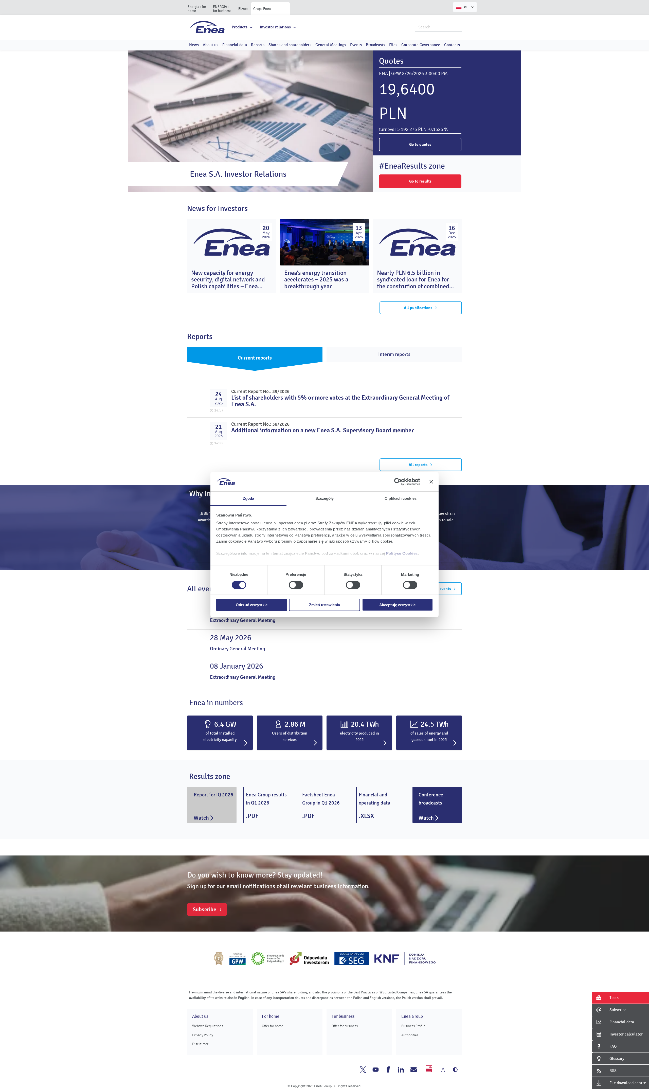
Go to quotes (420, 144)
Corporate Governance (420, 44)
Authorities (409, 1035)
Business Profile (413, 1026)
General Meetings (330, 44)
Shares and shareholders (289, 44)
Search (458, 26)
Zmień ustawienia (324, 605)
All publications (418, 307)
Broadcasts (375, 44)
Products (239, 27)
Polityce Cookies (402, 553)
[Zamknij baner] (431, 482)
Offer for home (272, 1026)
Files (393, 44)
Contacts (452, 44)
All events (442, 588)
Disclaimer (200, 1044)
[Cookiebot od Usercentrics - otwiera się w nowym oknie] (398, 482)
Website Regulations (207, 1026)
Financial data (234, 44)
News (194, 44)
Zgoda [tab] (248, 498)
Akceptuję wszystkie (397, 605)
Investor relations (275, 27)
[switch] (296, 585)
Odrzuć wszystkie (251, 605)
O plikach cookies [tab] (401, 498)
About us (210, 44)
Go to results (420, 181)
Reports (257, 44)
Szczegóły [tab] (324, 498)
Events (356, 44)
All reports (418, 464)
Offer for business (345, 1026)
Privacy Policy (202, 1035)
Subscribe (204, 909)
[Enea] (207, 26)
